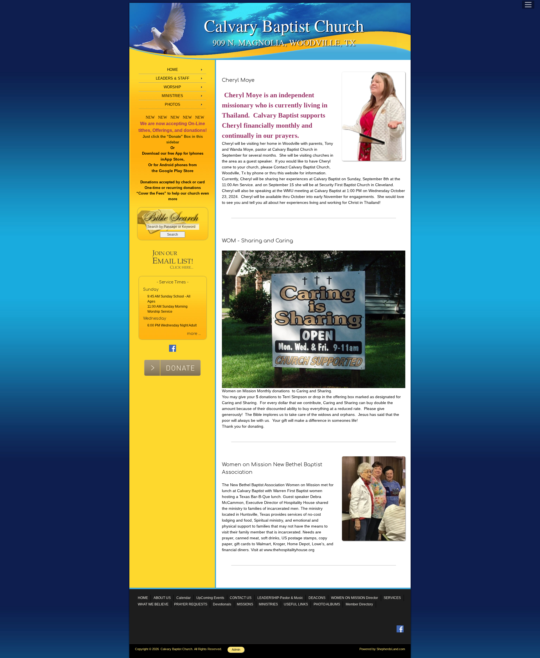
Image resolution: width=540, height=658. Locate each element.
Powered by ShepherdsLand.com (382, 649)
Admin (236, 649)
